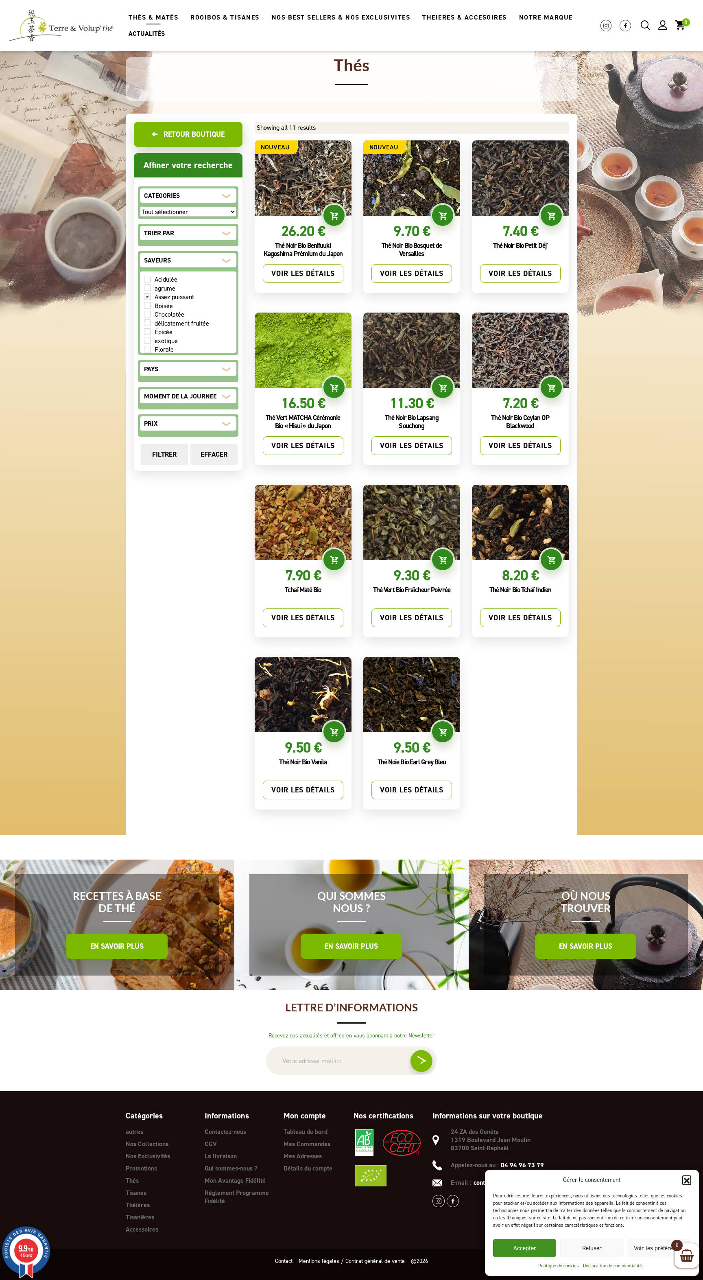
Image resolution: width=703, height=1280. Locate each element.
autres (134, 1131)
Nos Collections (147, 1144)
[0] (680, 25)
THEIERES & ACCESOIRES (464, 17)
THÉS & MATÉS (153, 17)
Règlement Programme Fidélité (237, 1196)
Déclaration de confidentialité (612, 1265)
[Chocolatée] (147, 314)
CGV (211, 1144)
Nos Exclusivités (148, 1156)
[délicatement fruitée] (147, 322)
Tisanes (136, 1192)
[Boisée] (147, 305)
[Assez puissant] (147, 296)
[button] (687, 1180)
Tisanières (140, 1217)
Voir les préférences (659, 1248)
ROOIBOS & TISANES (225, 17)
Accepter (524, 1248)
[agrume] (147, 287)
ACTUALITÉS (147, 33)
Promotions (141, 1168)
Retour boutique (188, 134)
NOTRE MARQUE (546, 17)
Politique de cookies (558, 1265)
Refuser (592, 1248)
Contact (284, 1261)
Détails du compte (308, 1168)
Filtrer (164, 454)
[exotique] (147, 340)
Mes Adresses (303, 1156)
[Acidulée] (147, 279)
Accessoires (142, 1229)
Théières (138, 1205)
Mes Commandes (307, 1144)
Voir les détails (303, 273)
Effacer (214, 454)
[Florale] (147, 349)
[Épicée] (147, 331)
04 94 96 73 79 (522, 1165)
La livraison (221, 1156)
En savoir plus (117, 946)
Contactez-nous (225, 1131)
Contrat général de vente (375, 1261)
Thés (132, 1180)
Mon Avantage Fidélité (235, 1180)
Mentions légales (319, 1261)
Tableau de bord (305, 1131)
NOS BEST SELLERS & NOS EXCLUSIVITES (341, 17)
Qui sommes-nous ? (231, 1168)
